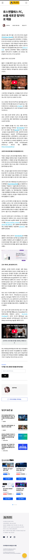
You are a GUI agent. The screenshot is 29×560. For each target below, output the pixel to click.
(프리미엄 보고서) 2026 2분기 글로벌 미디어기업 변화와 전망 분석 (21, 469)
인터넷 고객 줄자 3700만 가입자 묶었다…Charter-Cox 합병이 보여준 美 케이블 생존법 (8, 436)
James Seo (5, 440)
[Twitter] (10, 537)
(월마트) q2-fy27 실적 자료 (8, 469)
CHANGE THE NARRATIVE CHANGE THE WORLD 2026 (20, 489)
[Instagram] (14, 537)
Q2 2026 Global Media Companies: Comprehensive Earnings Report (7, 489)
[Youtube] (4, 537)
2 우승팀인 (20, 106)
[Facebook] (7, 537)
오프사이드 (22, 226)
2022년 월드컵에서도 (7, 224)
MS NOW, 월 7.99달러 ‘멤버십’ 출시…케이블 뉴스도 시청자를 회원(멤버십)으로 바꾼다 (8, 446)
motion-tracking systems (12, 222)
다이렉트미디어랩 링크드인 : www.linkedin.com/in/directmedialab (12, 553)
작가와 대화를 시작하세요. (15, 399)
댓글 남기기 (24, 25)
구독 (5, 375)
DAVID (4, 421)
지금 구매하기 (8, 478)
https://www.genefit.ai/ (8, 147)
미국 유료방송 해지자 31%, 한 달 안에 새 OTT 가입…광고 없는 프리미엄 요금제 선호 (8, 417)
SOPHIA (8, 25)
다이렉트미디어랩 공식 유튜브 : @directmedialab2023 (9, 550)
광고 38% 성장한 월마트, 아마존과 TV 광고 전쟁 (8, 426)
